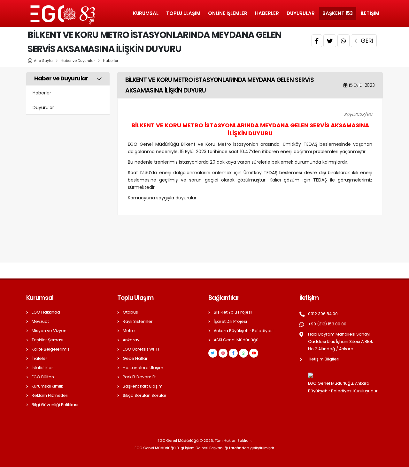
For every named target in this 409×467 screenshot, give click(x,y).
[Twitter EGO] (212, 353)
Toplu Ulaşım (183, 13)
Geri (367, 41)
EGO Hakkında (46, 312)
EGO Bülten (43, 377)
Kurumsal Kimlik (47, 386)
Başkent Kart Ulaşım (143, 386)
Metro (129, 330)
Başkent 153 (337, 13)
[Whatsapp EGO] (243, 353)
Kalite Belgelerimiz (50, 349)
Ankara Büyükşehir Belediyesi (244, 330)
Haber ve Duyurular (78, 60)
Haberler (267, 13)
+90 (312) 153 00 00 (327, 324)
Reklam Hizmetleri (50, 395)
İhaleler (39, 358)
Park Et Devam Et (139, 377)
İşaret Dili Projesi (230, 321)
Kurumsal (145, 13)
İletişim (370, 13)
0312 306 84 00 (323, 313)
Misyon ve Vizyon (49, 330)
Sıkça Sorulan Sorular (144, 395)
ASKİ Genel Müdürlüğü (236, 340)
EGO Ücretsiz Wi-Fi (141, 349)
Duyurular (301, 13)
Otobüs (130, 312)
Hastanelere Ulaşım (143, 367)
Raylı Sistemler (138, 321)
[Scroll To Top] (398, 460)
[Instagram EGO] (223, 353)
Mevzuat (40, 321)
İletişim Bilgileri (324, 359)
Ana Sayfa (43, 60)
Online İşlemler (227, 13)
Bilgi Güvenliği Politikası (55, 404)
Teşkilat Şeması (47, 340)
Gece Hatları (136, 358)
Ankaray (131, 340)
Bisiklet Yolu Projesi (233, 312)
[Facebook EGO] (233, 353)
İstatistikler (42, 367)
